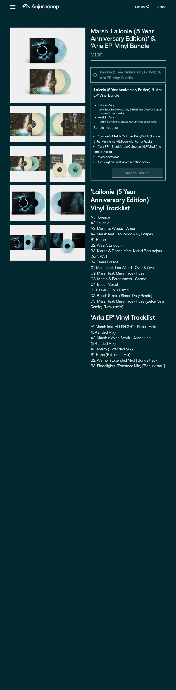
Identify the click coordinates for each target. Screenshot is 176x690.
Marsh (96, 54)
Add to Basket (137, 173)
